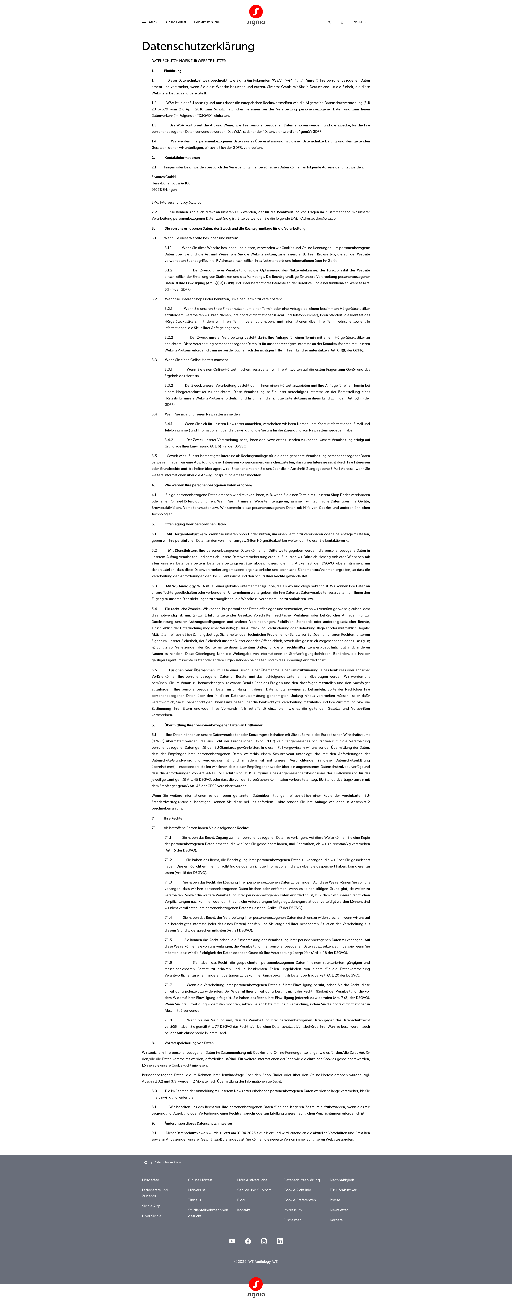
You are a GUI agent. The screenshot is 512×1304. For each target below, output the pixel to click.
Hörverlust (196, 1190)
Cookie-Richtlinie (297, 1190)
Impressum (293, 1210)
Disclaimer (292, 1220)
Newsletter (339, 1210)
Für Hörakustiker (343, 1190)
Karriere (336, 1220)
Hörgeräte (150, 1180)
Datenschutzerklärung (302, 1180)
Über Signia (151, 1216)
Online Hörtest (176, 22)
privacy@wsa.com (190, 203)
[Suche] (329, 22)
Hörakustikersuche (207, 22)
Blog (241, 1200)
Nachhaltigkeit (342, 1180)
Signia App (151, 1206)
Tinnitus (194, 1200)
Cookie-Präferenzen (300, 1200)
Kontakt (243, 1210)
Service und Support (254, 1190)
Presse (335, 1200)
